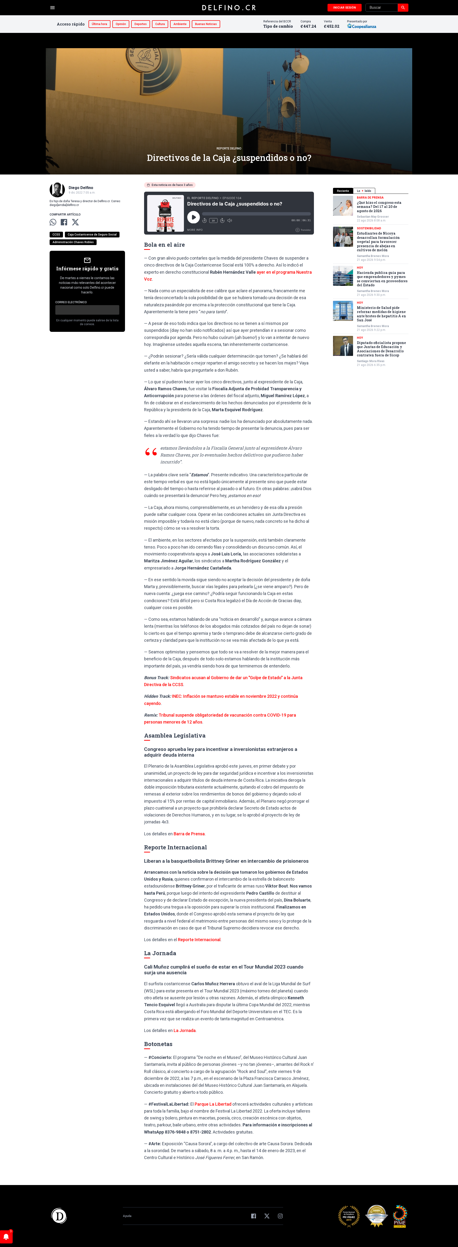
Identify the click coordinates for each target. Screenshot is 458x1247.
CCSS (56, 234)
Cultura (160, 24)
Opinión (121, 24)
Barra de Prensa (189, 833)
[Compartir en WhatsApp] (53, 222)
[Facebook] (253, 1216)
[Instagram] (280, 1216)
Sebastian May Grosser (373, 217)
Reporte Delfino (229, 148)
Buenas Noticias (206, 24)
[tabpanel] (370, 281)
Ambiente (180, 24)
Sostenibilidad (369, 228)
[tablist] (370, 191)
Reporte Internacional (199, 939)
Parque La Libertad (213, 1104)
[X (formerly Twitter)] (267, 1216)
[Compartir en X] (75, 222)
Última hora (99, 24)
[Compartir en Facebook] (64, 222)
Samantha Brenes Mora (373, 256)
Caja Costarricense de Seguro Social (92, 234)
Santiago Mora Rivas (371, 361)
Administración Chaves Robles (73, 242)
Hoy (360, 267)
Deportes (141, 24)
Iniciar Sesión (344, 7)
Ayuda (127, 1216)
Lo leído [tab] (364, 191)
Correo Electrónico (71, 302)
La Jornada (185, 1030)
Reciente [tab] (343, 191)
